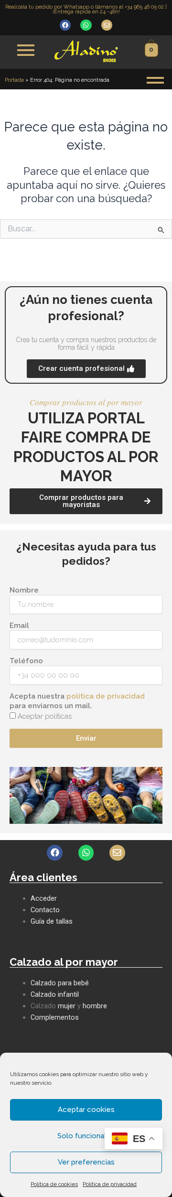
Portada (14, 80)
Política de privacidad (110, 1184)
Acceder (44, 898)
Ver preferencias (86, 1162)
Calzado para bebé (60, 983)
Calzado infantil (55, 994)
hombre (95, 1006)
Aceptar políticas (45, 716)
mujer (66, 1006)
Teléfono (26, 661)
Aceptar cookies (86, 1109)
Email (19, 625)
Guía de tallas (52, 921)
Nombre (24, 590)
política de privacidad (105, 696)
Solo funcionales (86, 1136)
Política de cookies (54, 1184)
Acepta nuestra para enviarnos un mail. (77, 701)
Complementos (55, 1017)
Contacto (45, 910)
